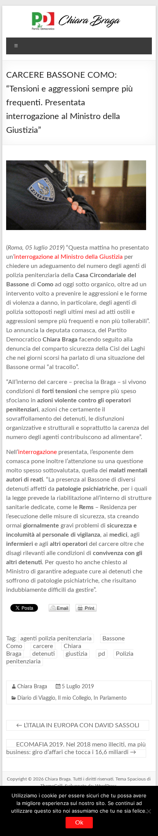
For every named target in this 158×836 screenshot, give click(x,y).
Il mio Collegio (74, 698)
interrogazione (37, 452)
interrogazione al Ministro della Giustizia (68, 257)
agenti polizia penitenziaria (56, 638)
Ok (79, 823)
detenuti (43, 654)
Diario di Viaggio (36, 698)
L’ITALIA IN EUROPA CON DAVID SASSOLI (77, 725)
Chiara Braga (32, 686)
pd (101, 654)
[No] (148, 811)
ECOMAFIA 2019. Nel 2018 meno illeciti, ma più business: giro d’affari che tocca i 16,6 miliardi (76, 748)
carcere (43, 646)
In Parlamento (110, 698)
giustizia (76, 654)
